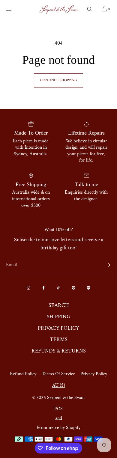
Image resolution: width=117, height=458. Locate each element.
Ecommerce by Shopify (58, 427)
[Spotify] (88, 287)
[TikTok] (58, 287)
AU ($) (58, 385)
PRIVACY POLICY (58, 328)
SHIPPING (58, 316)
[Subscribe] (103, 265)
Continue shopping (58, 80)
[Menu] (13, 9)
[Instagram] (28, 287)
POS (58, 409)
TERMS (59, 339)
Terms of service (58, 374)
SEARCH (59, 305)
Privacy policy (93, 374)
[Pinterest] (73, 287)
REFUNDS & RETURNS (59, 350)
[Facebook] (43, 287)
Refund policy (23, 374)
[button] (89, 9)
